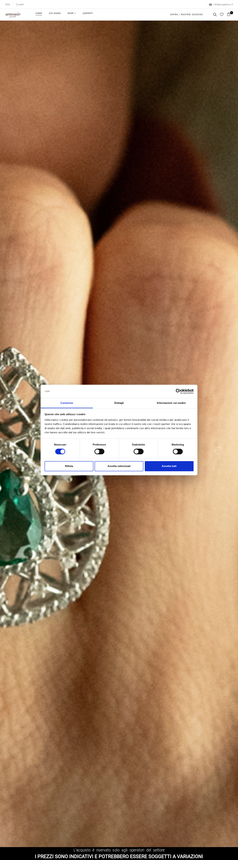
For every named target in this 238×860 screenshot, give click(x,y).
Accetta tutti (169, 466)
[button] (230, 14)
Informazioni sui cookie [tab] (171, 402)
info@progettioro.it (223, 4)
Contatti (20, 4)
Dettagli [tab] (119, 402)
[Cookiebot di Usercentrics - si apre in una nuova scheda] (178, 391)
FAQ (7, 4)
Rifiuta (69, 466)
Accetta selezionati (119, 466)
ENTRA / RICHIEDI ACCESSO (186, 14)
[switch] (99, 451)
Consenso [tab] (66, 402)
